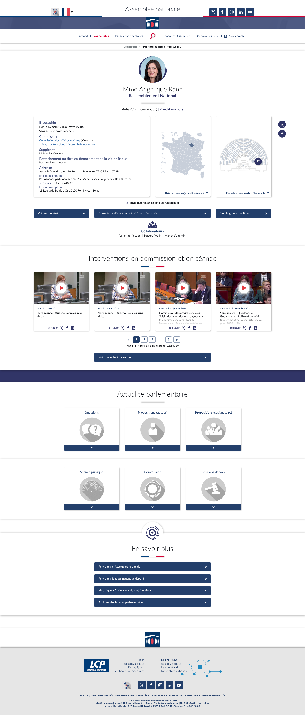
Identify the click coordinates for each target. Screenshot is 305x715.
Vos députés (130, 47)
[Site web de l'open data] (188, 665)
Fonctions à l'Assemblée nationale (152, 566)
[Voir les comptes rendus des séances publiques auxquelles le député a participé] (91, 488)
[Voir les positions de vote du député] (213, 488)
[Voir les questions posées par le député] (91, 429)
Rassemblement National (152, 96)
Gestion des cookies (199, 703)
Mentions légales (104, 703)
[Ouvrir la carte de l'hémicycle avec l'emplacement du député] (243, 156)
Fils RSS (184, 703)
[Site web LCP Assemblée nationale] (117, 665)
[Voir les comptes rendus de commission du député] (152, 488)
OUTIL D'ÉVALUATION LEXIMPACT (204, 696)
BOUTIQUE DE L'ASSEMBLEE (95, 696)
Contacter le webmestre (166, 703)
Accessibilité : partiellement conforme (133, 703)
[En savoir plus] (152, 429)
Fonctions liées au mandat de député (152, 578)
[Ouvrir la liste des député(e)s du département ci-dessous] (183, 156)
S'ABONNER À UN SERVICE (166, 696)
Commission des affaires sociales (59, 140)
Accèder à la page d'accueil (152, 21)
